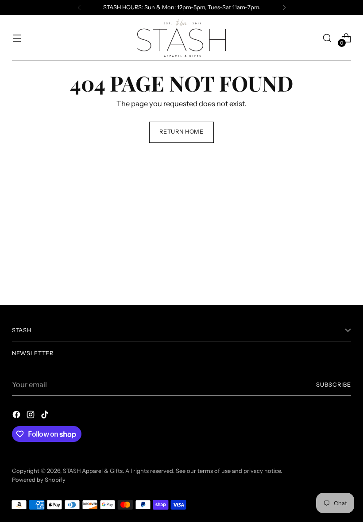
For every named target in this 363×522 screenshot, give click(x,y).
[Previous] (79, 7)
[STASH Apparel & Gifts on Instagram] (31, 416)
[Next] (284, 7)
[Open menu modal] (17, 38)
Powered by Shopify (39, 479)
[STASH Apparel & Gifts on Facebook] (17, 416)
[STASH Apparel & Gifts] (181, 38)
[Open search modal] (327, 38)
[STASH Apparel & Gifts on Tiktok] (45, 416)
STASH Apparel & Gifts (93, 471)
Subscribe (333, 384)
